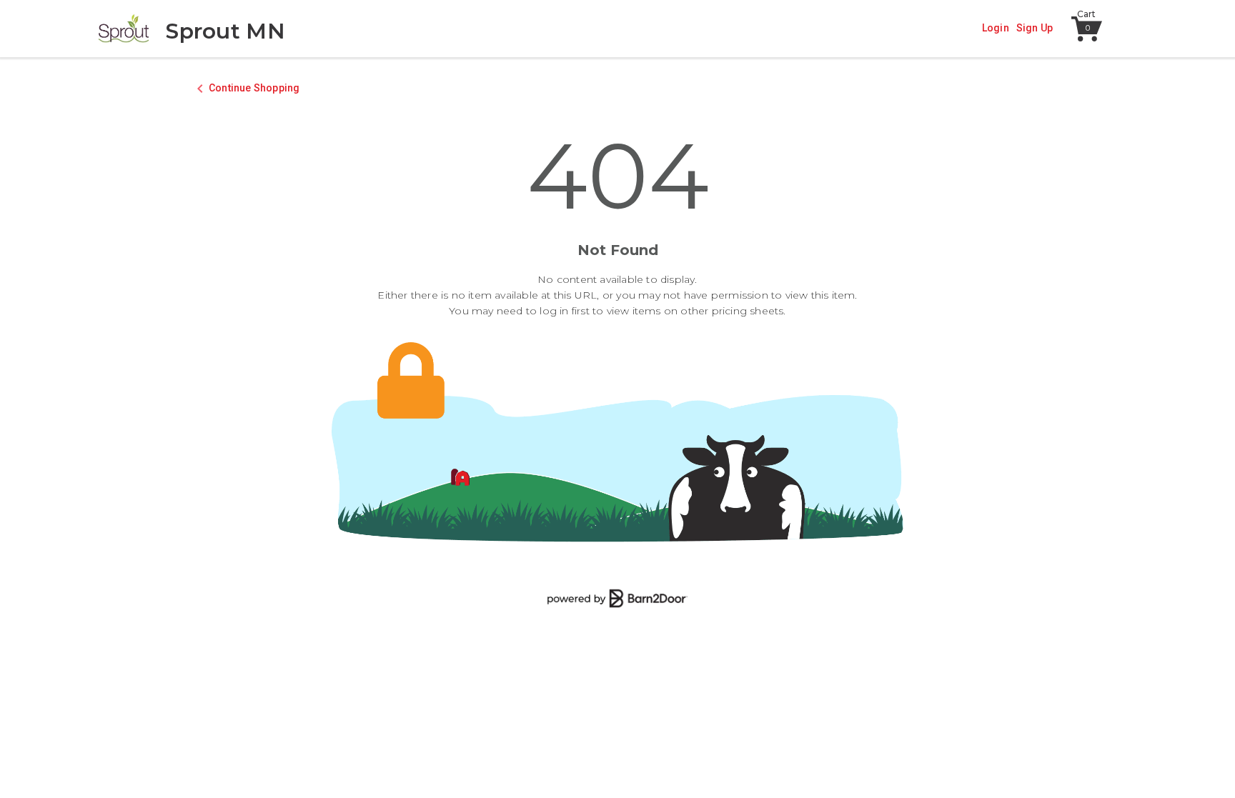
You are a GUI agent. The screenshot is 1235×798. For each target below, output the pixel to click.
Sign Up (1034, 28)
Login (995, 28)
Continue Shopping (254, 88)
